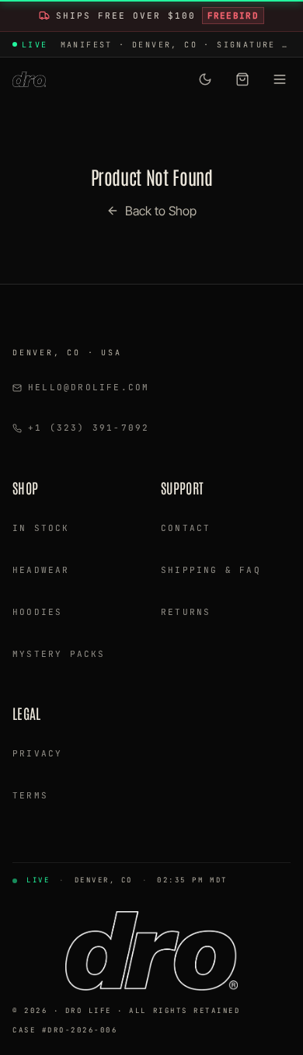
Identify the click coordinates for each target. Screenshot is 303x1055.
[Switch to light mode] (205, 79)
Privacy (37, 753)
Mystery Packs (59, 653)
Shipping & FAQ (211, 569)
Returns (186, 611)
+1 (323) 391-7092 (88, 427)
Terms (30, 795)
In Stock (41, 527)
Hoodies (37, 611)
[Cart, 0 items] (242, 79)
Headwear (41, 569)
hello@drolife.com (88, 387)
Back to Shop (161, 210)
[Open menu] (280, 79)
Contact (186, 527)
